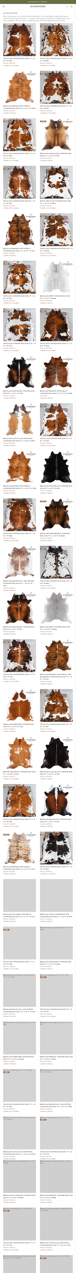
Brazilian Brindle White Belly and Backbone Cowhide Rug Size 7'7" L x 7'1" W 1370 (56, 676)
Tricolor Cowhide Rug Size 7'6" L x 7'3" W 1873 (19, 820)
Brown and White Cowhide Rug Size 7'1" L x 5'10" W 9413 (19, 773)
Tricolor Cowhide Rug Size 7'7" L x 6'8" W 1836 (56, 344)
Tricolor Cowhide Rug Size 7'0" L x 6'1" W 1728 (56, 439)
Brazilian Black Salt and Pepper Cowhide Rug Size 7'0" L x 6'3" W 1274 (19, 1010)
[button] (3, 6)
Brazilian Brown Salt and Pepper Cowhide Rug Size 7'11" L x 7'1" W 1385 (56, 1105)
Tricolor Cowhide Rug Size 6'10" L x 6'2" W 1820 (56, 249)
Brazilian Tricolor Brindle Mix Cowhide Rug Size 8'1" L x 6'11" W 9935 (56, 915)
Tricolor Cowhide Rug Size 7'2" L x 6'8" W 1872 (19, 154)
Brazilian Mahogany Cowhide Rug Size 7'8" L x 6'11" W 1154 (19, 392)
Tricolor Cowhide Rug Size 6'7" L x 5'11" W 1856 (19, 534)
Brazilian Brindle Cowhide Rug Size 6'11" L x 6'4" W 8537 (56, 1058)
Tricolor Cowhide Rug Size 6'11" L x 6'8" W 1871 (56, 868)
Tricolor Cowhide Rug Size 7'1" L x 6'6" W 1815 (55, 107)
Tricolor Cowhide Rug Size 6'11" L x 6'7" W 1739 (56, 1153)
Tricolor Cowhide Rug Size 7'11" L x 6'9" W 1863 (56, 582)
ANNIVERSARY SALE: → (38, 2)
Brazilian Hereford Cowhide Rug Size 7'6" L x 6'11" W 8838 (18, 1058)
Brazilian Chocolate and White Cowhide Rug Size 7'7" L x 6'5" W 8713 (19, 439)
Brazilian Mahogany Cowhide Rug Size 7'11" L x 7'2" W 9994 (55, 963)
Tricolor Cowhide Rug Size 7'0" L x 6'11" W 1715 (19, 1244)
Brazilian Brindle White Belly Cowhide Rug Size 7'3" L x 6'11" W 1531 (19, 868)
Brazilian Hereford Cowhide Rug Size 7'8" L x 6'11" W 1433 (18, 725)
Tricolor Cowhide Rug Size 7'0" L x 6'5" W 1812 (19, 297)
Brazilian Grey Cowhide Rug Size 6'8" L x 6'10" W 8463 (55, 628)
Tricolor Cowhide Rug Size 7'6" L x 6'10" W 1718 (19, 675)
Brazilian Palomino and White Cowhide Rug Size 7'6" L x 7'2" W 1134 (19, 915)
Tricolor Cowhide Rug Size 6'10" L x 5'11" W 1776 (19, 344)
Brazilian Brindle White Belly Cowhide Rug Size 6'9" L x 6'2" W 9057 (19, 107)
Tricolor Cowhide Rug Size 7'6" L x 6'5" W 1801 (56, 725)
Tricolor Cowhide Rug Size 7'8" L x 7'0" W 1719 (56, 1010)
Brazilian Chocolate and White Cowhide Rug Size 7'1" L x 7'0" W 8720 (19, 1153)
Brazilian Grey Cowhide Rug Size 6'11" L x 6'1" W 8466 (55, 297)
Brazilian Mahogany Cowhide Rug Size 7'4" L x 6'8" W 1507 (55, 154)
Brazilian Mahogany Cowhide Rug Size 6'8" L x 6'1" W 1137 (19, 628)
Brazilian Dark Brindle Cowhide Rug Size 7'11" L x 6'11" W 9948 (55, 534)
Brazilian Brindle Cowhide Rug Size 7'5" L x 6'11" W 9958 (56, 1196)
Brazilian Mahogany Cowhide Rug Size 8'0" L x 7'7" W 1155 (55, 820)
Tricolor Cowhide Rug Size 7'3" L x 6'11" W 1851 (19, 59)
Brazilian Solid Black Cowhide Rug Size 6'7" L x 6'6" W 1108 (56, 773)
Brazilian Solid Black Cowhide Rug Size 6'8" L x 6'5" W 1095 (56, 487)
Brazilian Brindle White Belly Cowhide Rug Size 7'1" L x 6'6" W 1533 (19, 249)
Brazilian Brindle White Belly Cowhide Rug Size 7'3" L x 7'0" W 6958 (56, 392)
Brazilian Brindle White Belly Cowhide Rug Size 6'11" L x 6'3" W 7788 (19, 487)
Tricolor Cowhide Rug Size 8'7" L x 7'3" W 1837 (19, 202)
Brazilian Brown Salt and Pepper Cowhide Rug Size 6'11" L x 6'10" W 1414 (18, 583)
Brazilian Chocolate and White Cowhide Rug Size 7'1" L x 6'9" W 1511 (55, 1244)
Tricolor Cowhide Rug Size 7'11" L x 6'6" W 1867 (19, 1105)
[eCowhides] (38, 6)
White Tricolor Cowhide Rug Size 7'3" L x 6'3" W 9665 (55, 202)
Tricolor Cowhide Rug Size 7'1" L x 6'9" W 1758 (19, 963)
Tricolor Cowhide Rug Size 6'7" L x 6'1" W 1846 (56, 59)
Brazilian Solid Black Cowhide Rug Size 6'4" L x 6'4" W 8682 (19, 1196)
